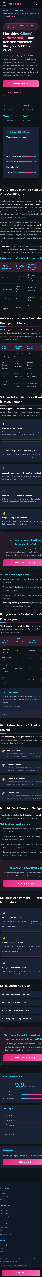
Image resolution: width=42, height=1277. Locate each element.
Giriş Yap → (21, 1272)
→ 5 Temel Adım (8, 1125)
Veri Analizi (4, 1210)
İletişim (2, 1199)
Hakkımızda (4, 1196)
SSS (1, 1231)
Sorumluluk (4, 1251)
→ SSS (5, 1139)
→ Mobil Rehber (8, 1135)
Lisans (2, 1248)
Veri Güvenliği (5, 1213)
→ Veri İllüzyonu (8, 1115)
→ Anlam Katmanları (10, 1120)
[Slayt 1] (2, 714)
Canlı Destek (4, 1227)
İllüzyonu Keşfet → (21, 83)
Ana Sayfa (6, 10)
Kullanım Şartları (5, 1245)
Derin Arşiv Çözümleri (7, 1217)
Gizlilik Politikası (5, 1234)
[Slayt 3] (6, 714)
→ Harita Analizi (8, 1130)
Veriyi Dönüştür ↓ (13, 92)
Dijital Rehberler (17, 10)
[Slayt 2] (4, 714)
